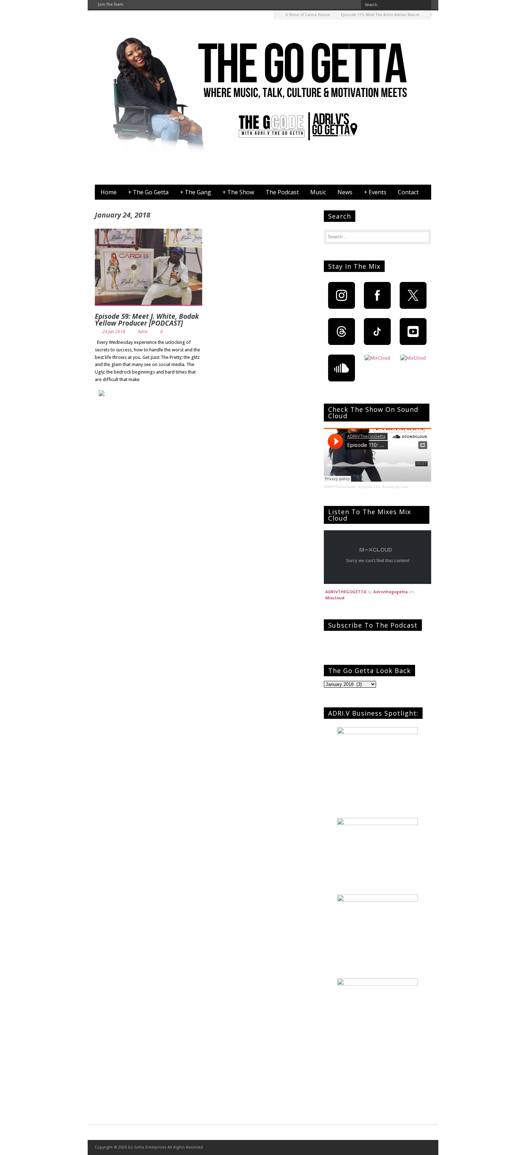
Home (109, 192)
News (344, 192)
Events (375, 192)
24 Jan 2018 (113, 331)
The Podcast (282, 192)
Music (318, 192)
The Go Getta (148, 192)
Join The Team (110, 4)
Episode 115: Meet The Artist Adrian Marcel (367, 15)
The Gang (195, 192)
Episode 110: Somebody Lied (383, 487)
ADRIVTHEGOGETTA (345, 591)
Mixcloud (335, 597)
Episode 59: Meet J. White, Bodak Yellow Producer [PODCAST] (147, 320)
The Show (238, 192)
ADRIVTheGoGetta (340, 487)
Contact (408, 192)
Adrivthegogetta (390, 591)
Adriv (142, 331)
